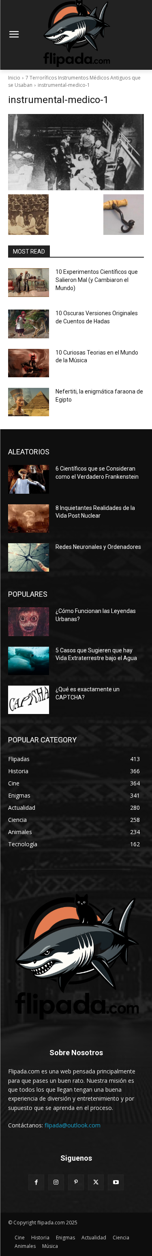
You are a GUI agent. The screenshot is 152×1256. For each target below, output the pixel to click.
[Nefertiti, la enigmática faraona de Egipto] (28, 402)
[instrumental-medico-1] (76, 152)
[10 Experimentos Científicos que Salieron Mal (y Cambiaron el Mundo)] (28, 282)
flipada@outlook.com (73, 1125)
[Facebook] (36, 1182)
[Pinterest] (76, 1182)
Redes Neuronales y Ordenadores (98, 547)
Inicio (14, 77)
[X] (96, 1182)
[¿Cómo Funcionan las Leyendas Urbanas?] (28, 621)
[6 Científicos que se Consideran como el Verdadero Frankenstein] (28, 479)
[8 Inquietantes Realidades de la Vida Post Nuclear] (28, 518)
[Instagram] (56, 1182)
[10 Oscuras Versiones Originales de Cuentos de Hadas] (28, 324)
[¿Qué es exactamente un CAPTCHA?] (28, 700)
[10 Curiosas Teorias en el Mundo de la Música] (28, 363)
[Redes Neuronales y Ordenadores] (28, 557)
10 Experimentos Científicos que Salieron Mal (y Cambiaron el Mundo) (97, 280)
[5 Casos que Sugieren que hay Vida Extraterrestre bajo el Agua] (28, 661)
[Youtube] (116, 1182)
